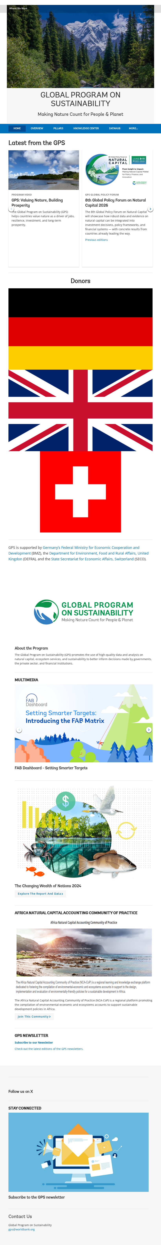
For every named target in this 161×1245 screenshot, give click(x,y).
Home (17, 128)
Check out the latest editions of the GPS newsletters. (49, 1049)
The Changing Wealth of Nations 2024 (48, 886)
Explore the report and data (41, 894)
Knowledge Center (86, 128)
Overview (37, 128)
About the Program (31, 648)
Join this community (35, 1017)
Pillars (58, 128)
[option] (43, 208)
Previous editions (96, 240)
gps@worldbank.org (21, 1229)
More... (133, 128)
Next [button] (150, 209)
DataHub (114, 128)
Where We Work (18, 8)
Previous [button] (11, 209)
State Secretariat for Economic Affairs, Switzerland (92, 559)
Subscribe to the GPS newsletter (36, 1198)
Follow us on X (20, 1092)
